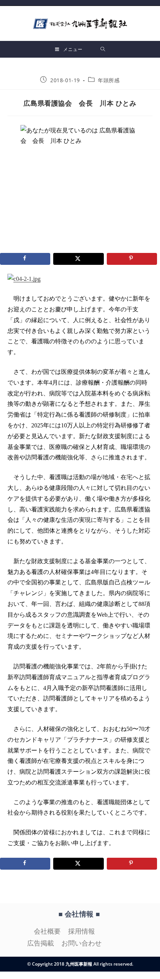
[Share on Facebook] (25, 259)
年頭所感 (108, 80)
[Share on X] (78, 259)
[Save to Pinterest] (132, 259)
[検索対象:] (102, 49)
